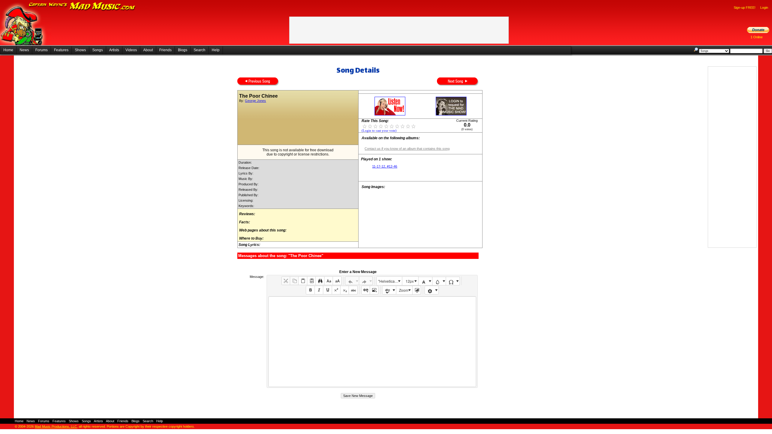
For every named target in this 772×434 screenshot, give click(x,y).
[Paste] (303, 281)
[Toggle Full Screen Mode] (417, 290)
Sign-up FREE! (744, 7)
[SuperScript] (336, 290)
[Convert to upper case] (337, 281)
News (24, 50)
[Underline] (327, 290)
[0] (364, 126)
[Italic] (319, 290)
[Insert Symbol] (453, 281)
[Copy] (294, 281)
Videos (131, 50)
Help (216, 50)
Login (764, 7)
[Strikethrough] (353, 290)
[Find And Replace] (320, 281)
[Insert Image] (374, 290)
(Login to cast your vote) (379, 130)
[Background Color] (439, 281)
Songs (97, 50)
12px (410, 281)
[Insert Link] (366, 290)
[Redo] (366, 281)
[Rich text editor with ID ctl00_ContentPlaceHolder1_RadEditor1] (372, 342)
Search (199, 50)
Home (8, 50)
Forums (41, 50)
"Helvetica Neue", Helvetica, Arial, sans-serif (390, 281)
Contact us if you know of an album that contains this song (407, 148)
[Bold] (310, 290)
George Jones (255, 100)
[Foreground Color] (425, 281)
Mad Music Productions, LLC (56, 426)
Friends (165, 50)
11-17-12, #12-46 (384, 166)
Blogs (182, 50)
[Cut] (286, 281)
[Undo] (352, 281)
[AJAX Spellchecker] (389, 290)
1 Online (757, 37)
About (148, 50)
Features (61, 50)
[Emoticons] (431, 290)
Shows (80, 50)
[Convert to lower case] (328, 281)
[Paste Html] (311, 281)
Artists (114, 50)
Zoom (403, 290)
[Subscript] (344, 290)
